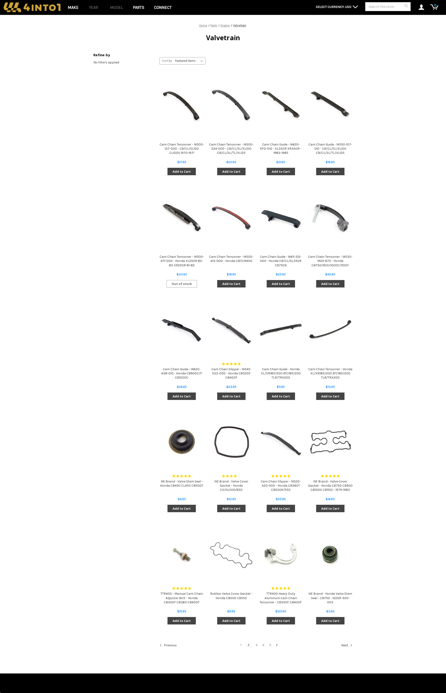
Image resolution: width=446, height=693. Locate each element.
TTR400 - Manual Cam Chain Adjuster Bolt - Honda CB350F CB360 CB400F (182, 598)
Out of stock (182, 284)
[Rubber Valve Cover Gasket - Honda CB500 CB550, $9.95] (231, 554)
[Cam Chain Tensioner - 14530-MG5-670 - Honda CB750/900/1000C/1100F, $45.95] (330, 217)
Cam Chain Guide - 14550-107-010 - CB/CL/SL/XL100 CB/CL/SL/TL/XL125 (330, 148)
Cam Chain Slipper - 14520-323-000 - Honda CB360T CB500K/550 (281, 485)
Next (345, 645)
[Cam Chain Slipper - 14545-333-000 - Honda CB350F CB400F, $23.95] (231, 329)
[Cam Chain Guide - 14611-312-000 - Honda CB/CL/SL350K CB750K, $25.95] (280, 217)
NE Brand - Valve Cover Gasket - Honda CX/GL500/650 (231, 485)
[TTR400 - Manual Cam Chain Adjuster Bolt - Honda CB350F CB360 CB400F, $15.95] (181, 554)
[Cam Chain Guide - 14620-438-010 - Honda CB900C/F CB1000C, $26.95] (181, 329)
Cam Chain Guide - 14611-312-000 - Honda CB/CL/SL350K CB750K (281, 261)
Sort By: (167, 61)
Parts (138, 7)
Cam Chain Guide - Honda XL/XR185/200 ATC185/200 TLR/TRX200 (281, 373)
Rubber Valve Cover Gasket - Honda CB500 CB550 (231, 596)
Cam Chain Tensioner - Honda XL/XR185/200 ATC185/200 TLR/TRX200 (330, 373)
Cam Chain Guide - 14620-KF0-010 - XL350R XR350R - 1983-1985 (281, 148)
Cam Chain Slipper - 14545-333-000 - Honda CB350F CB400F (231, 373)
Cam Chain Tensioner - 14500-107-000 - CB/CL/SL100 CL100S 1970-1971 (182, 148)
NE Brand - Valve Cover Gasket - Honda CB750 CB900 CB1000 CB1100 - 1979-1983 (330, 485)
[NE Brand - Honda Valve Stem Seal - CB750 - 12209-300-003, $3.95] (330, 554)
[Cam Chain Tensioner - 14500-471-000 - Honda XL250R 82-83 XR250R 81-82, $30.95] (181, 217)
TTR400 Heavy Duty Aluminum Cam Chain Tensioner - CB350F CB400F (281, 598)
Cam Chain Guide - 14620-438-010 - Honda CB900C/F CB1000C (181, 373)
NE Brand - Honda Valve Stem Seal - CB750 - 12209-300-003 (330, 598)
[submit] (406, 6)
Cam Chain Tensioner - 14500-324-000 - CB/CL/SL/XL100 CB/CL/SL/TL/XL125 (231, 148)
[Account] (419, 7)
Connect (163, 7)
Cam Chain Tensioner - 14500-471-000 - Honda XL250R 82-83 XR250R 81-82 (182, 261)
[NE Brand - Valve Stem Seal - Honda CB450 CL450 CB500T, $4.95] (181, 442)
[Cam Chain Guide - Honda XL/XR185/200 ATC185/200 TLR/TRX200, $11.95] (280, 329)
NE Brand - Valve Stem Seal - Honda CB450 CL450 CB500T (181, 483)
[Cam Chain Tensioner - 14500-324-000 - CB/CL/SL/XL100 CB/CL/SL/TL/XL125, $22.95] (231, 105)
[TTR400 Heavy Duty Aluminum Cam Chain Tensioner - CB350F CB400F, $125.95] (280, 554)
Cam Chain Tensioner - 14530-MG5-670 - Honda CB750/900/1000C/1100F (330, 261)
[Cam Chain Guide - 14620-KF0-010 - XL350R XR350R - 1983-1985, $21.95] (280, 105)
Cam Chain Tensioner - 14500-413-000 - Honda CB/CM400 (231, 259)
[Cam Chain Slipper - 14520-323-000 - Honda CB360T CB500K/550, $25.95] (280, 442)
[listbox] (189, 60)
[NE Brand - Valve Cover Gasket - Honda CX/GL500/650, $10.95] (231, 442)
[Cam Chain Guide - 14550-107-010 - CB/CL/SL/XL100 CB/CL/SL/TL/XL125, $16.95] (330, 105)
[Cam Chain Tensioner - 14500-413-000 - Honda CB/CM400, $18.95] (231, 217)
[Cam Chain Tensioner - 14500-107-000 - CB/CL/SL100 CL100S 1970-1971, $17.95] (181, 105)
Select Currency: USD (334, 7)
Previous (170, 645)
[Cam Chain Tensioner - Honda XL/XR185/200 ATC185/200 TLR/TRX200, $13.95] (330, 329)
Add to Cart (182, 171)
